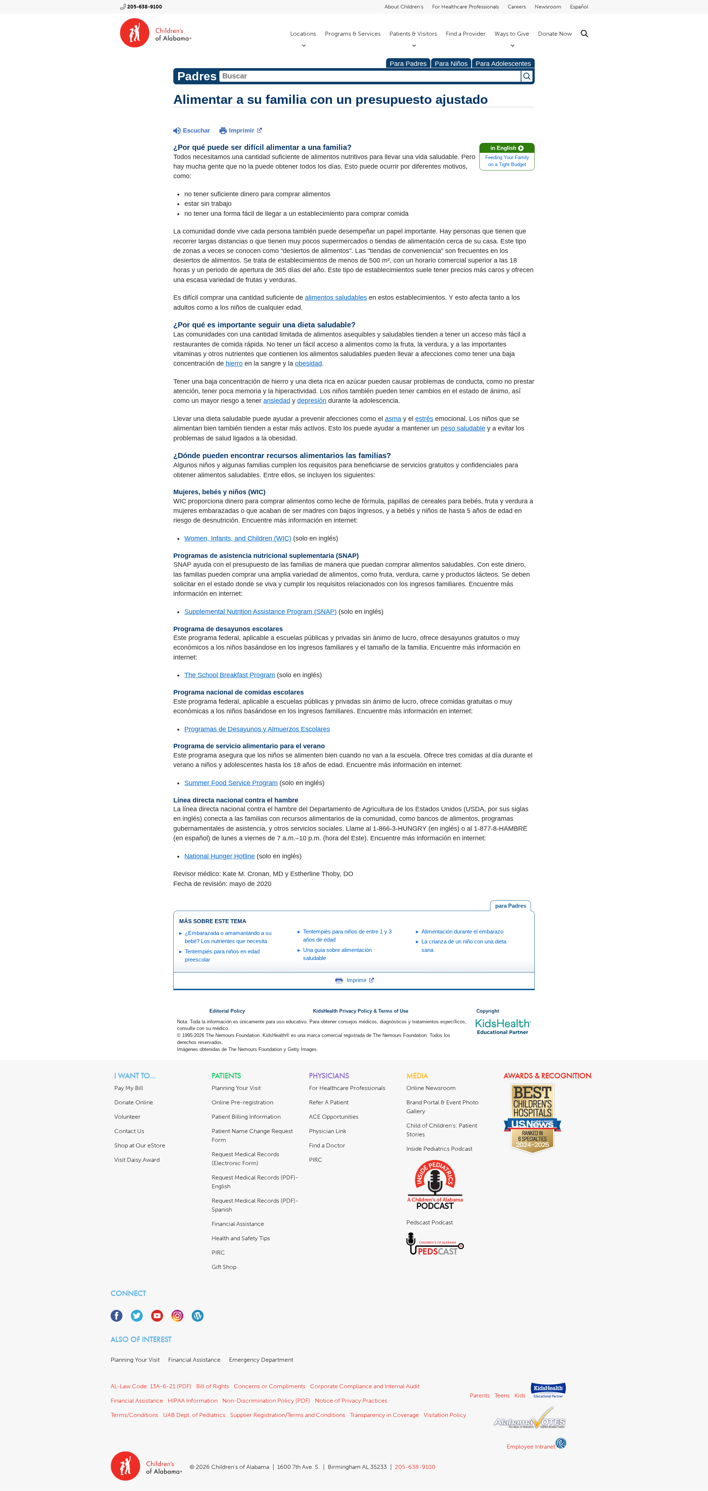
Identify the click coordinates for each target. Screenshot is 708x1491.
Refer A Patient (328, 1102)
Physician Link (327, 1131)
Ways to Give (511, 33)
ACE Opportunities (333, 1116)
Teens (502, 1395)
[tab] (510, 905)
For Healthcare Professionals (465, 7)
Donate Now (555, 33)
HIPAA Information (193, 1400)
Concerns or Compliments (269, 1386)
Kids (519, 1395)
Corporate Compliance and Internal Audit (365, 1386)
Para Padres (408, 63)
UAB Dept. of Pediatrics (194, 1414)
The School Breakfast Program (229, 675)
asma (393, 418)
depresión (311, 400)
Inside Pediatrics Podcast (439, 1148)
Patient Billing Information (246, 1116)
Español (579, 7)
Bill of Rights (212, 1386)
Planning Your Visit (236, 1087)
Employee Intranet (531, 1446)
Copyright (487, 1011)
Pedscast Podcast (429, 1222)
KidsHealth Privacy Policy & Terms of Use (360, 1011)
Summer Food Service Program (231, 783)
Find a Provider (466, 33)
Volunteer (127, 1116)
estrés (424, 418)
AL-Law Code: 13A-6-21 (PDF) (151, 1386)
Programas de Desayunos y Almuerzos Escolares (257, 729)
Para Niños (451, 63)
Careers (517, 7)
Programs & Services (353, 33)
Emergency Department (261, 1359)
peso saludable (463, 428)
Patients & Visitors (413, 33)
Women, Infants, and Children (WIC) (237, 538)
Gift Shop (224, 1266)
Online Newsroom (431, 1087)
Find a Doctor (327, 1145)
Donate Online (133, 1102)
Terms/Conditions (134, 1414)
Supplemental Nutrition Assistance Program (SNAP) (260, 611)
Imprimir (241, 130)
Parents (480, 1395)
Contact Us (129, 1131)
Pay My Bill (128, 1087)
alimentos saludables (336, 297)
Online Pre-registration (242, 1102)
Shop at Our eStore (139, 1145)
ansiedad (276, 400)
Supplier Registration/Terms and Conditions (287, 1414)
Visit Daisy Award (137, 1159)
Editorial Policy (227, 1011)
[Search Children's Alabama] (584, 33)
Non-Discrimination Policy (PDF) (266, 1400)
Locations (303, 33)
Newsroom (548, 7)
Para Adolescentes (503, 63)
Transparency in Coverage (384, 1414)
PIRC (218, 1252)
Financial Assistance (238, 1223)
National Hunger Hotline (219, 856)
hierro (234, 363)
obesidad (308, 363)
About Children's (404, 7)
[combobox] (370, 76)
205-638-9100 (144, 7)
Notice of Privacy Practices (351, 1400)
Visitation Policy (445, 1414)
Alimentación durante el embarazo (462, 931)
